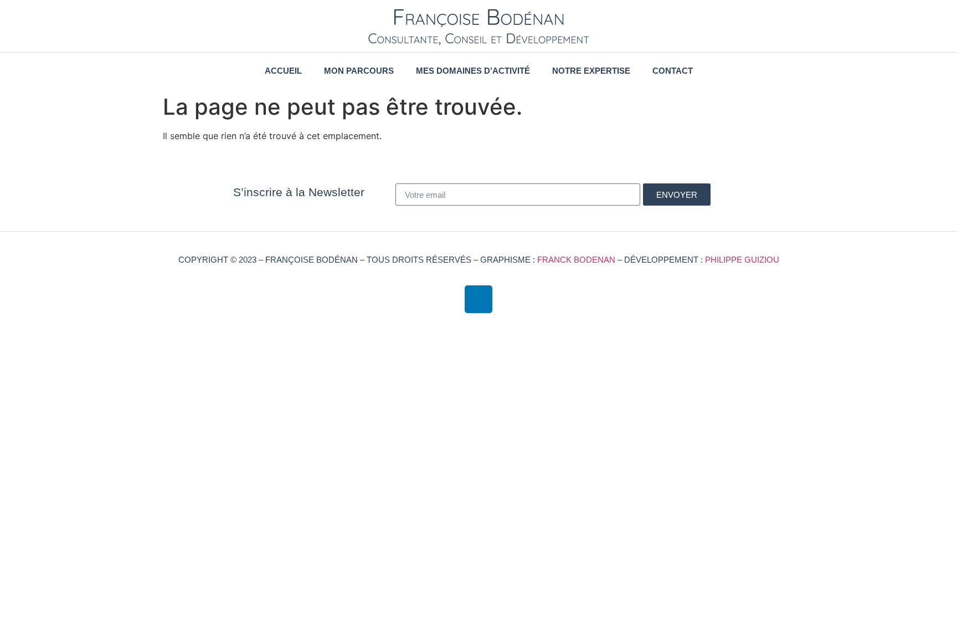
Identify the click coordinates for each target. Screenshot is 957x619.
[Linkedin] (478, 299)
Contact (672, 70)
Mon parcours (359, 70)
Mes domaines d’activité (473, 70)
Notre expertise (591, 70)
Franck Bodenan (576, 259)
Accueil (283, 70)
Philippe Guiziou (742, 259)
